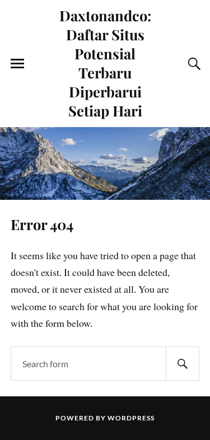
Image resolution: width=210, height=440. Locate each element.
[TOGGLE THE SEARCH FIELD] (192, 64)
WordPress (131, 418)
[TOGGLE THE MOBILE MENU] (17, 64)
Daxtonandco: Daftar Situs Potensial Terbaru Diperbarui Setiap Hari (105, 63)
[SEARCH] (182, 364)
